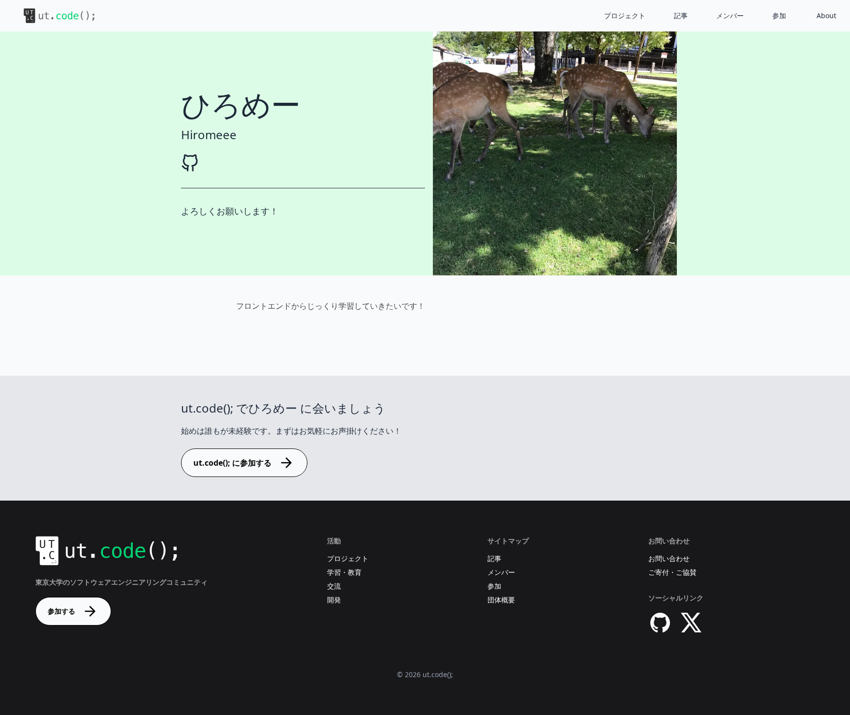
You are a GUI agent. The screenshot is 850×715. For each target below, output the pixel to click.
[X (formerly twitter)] (691, 622)
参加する (61, 611)
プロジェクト (624, 15)
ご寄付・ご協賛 (672, 572)
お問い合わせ (669, 558)
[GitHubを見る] (190, 163)
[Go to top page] (51, 15)
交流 (334, 586)
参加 (779, 15)
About (826, 15)
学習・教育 (344, 572)
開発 (334, 599)
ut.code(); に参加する (232, 462)
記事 (681, 15)
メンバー (730, 15)
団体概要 (501, 599)
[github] (660, 622)
